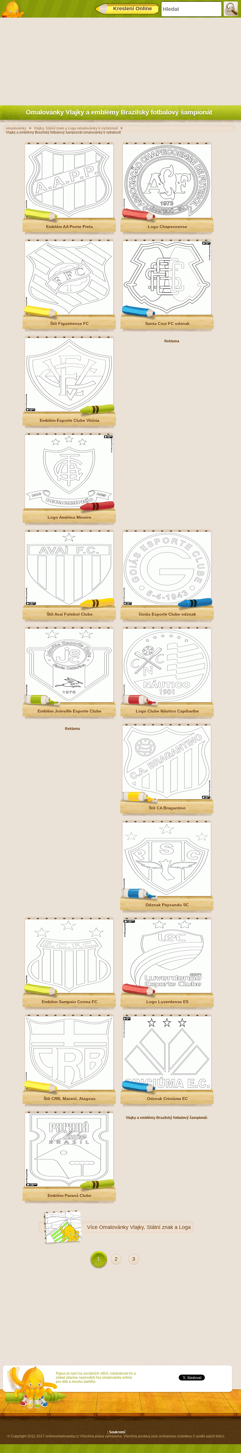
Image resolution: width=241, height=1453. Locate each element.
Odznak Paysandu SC (167, 905)
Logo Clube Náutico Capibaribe (167, 711)
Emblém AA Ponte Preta (69, 226)
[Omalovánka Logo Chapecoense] (167, 217)
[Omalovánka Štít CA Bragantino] (167, 798)
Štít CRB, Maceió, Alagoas (69, 1098)
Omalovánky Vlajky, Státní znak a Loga (145, 1227)
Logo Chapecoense (167, 226)
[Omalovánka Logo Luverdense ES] (167, 992)
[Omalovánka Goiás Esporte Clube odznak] (167, 604)
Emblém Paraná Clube (69, 1195)
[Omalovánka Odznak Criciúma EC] (167, 1089)
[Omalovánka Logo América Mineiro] (69, 507)
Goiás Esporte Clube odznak (167, 614)
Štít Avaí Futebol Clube (70, 614)
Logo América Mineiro (69, 517)
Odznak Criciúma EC (167, 1098)
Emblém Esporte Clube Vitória (69, 420)
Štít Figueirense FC (69, 323)
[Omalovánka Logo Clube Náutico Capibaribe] (167, 701)
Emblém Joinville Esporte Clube (69, 711)
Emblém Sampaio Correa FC (69, 1001)
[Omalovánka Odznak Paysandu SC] (167, 895)
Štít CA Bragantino (167, 808)
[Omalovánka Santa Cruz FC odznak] (167, 314)
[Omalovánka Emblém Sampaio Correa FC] (69, 992)
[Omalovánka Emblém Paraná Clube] (69, 1185)
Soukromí (117, 1432)
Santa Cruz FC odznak (167, 323)
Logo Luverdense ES (167, 1001)
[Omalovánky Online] (14, 9)
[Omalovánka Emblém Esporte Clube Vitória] (69, 410)
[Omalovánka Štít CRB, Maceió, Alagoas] (69, 1089)
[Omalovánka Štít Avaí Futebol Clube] (69, 604)
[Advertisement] (119, 60)
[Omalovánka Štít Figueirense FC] (69, 314)
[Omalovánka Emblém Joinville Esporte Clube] (69, 701)
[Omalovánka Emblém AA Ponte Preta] (69, 217)
